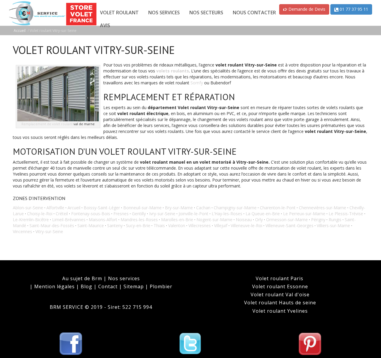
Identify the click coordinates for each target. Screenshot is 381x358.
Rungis (335, 219)
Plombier (161, 286)
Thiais (159, 225)
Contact (108, 286)
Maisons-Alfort (103, 219)
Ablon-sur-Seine (28, 207)
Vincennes (22, 231)
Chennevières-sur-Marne (322, 207)
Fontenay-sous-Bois (90, 213)
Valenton (176, 225)
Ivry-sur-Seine (162, 213)
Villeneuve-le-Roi (246, 225)
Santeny (115, 225)
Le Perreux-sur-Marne (304, 213)
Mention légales (54, 286)
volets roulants (172, 71)
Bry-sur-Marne (179, 207)
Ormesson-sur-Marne (287, 219)
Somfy (196, 83)
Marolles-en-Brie (177, 219)
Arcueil (74, 207)
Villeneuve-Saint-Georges (289, 225)
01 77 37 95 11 (353, 9)
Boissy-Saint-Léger (102, 207)
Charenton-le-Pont (278, 207)
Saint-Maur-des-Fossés (51, 225)
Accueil (20, 30)
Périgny (318, 219)
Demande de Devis (306, 9)
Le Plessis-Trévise (346, 213)
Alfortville (55, 207)
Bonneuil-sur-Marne (142, 207)
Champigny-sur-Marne (235, 207)
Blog (86, 286)
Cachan (203, 207)
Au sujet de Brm (83, 278)
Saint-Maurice (90, 225)
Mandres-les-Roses (139, 219)
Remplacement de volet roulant (47, 124)
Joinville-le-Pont (193, 213)
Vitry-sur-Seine (49, 231)
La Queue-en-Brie (263, 213)
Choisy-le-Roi (39, 213)
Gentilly (139, 213)
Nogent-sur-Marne (214, 219)
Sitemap (134, 286)
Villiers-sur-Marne (333, 225)
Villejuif (220, 225)
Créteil (62, 213)
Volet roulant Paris (280, 278)
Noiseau (244, 219)
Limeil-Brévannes (68, 219)
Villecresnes (199, 225)
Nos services (124, 278)
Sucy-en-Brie (138, 225)
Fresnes (121, 213)
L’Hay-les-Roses (227, 213)
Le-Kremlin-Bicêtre (31, 219)
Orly (259, 219)
